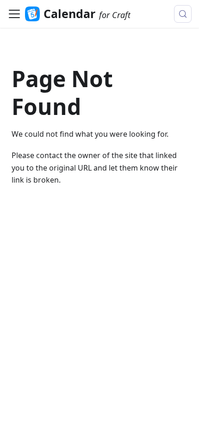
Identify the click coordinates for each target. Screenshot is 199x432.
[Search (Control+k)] (183, 14)
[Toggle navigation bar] (14, 14)
